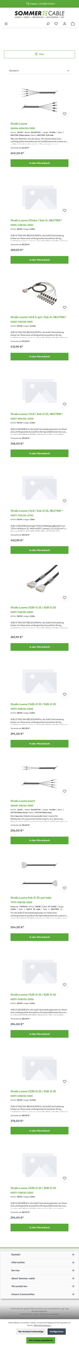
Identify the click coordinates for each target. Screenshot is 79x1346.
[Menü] (6, 23)
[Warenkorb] (73, 23)
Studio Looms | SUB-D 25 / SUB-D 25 (33, 607)
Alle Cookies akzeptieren (41, 1340)
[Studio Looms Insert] (39, 777)
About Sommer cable (23, 1278)
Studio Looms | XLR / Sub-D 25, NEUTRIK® (37, 414)
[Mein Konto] (64, 23)
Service (15, 1270)
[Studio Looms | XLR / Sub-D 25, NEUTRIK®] (39, 390)
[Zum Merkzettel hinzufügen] (64, 115)
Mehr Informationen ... (43, 1325)
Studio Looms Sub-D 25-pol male (31, 897)
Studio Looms (19, 123)
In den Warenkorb (39, 162)
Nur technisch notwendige (30, 1331)
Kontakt (15, 1254)
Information (18, 1262)
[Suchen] (48, 23)
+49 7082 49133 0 (46, 3)
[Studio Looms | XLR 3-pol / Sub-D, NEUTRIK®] (39, 294)
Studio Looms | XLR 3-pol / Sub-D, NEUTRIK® (39, 317)
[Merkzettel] (56, 23)
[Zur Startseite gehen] (39, 14)
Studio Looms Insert (23, 801)
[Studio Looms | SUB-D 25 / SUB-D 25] (39, 584)
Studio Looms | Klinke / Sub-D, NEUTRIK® (36, 220)
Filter (41, 54)
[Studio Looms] (39, 100)
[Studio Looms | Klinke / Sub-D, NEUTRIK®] (39, 197)
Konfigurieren (56, 1331)
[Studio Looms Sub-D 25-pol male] (39, 874)
